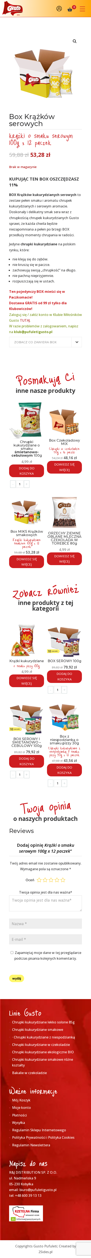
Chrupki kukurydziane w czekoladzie (41, 1044)
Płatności (19, 1115)
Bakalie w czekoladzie (29, 1072)
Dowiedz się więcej (64, 467)
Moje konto (21, 1107)
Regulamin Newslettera (31, 1145)
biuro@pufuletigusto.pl (38, 1189)
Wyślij (16, 978)
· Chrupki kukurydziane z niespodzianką (43, 1037)
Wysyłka (18, 1122)
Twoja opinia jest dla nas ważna (45, 892)
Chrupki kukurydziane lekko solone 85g (43, 1022)
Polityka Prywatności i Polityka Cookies (43, 1137)
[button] (75, 41)
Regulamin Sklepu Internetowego (39, 1130)
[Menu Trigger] (82, 9)
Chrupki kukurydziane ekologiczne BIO (43, 1052)
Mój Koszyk (21, 1100)
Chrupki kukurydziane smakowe (37, 1029)
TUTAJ (25, 320)
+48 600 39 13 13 (28, 1195)
